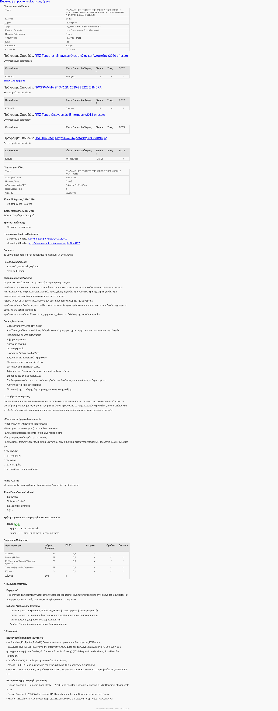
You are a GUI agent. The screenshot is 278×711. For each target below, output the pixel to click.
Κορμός (8, 159)
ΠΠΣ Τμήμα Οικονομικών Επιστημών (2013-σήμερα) (70, 114)
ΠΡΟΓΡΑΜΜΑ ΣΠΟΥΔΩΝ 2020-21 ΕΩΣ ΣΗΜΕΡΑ (68, 87)
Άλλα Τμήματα (14, 80)
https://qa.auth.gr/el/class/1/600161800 (47, 238)
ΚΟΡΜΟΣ (9, 76)
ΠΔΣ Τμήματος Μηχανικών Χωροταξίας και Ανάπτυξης (71, 138)
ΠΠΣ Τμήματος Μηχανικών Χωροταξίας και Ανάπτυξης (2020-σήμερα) (81, 55)
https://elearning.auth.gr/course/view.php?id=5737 (54, 243)
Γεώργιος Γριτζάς (73, 38)
